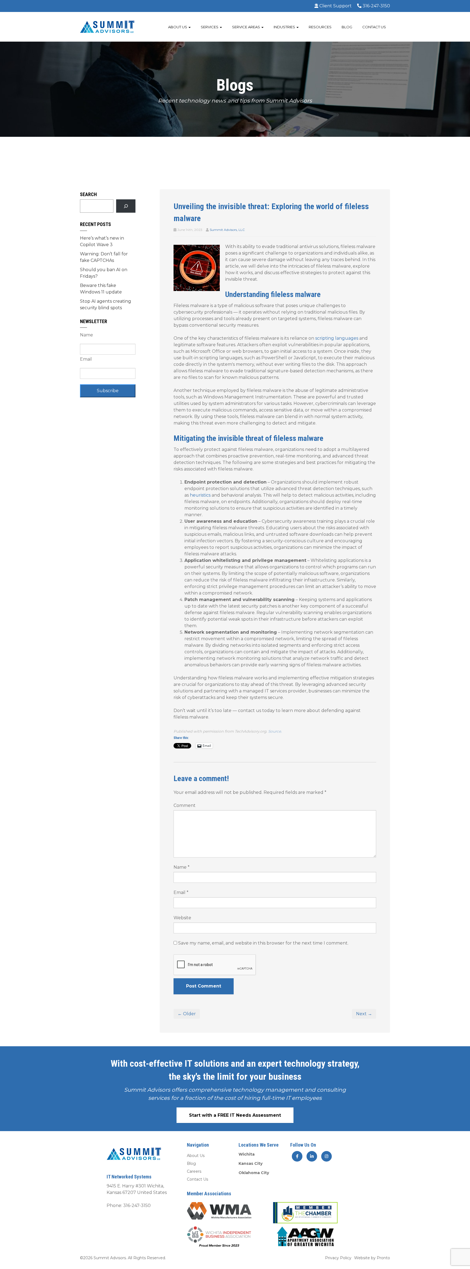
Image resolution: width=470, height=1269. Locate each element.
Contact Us (374, 27)
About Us (178, 27)
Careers (194, 1171)
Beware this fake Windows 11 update (101, 289)
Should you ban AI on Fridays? (103, 273)
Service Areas (246, 27)
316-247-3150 (375, 5)
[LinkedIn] (312, 1156)
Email (181, 892)
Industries (285, 27)
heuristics (200, 495)
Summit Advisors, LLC (227, 230)
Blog (347, 27)
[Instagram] (326, 1156)
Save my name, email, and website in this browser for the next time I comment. (263, 943)
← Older (187, 1013)
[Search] (125, 206)
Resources (320, 27)
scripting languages (336, 338)
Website (182, 917)
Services (210, 27)
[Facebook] (297, 1156)
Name (182, 867)
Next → (364, 1013)
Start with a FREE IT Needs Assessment (235, 1115)
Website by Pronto (372, 1257)
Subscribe (108, 390)
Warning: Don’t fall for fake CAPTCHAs (104, 257)
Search (88, 194)
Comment (185, 805)
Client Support (335, 5)
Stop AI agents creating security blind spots (105, 304)
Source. (275, 731)
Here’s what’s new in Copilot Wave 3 (102, 241)
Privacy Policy (338, 1257)
